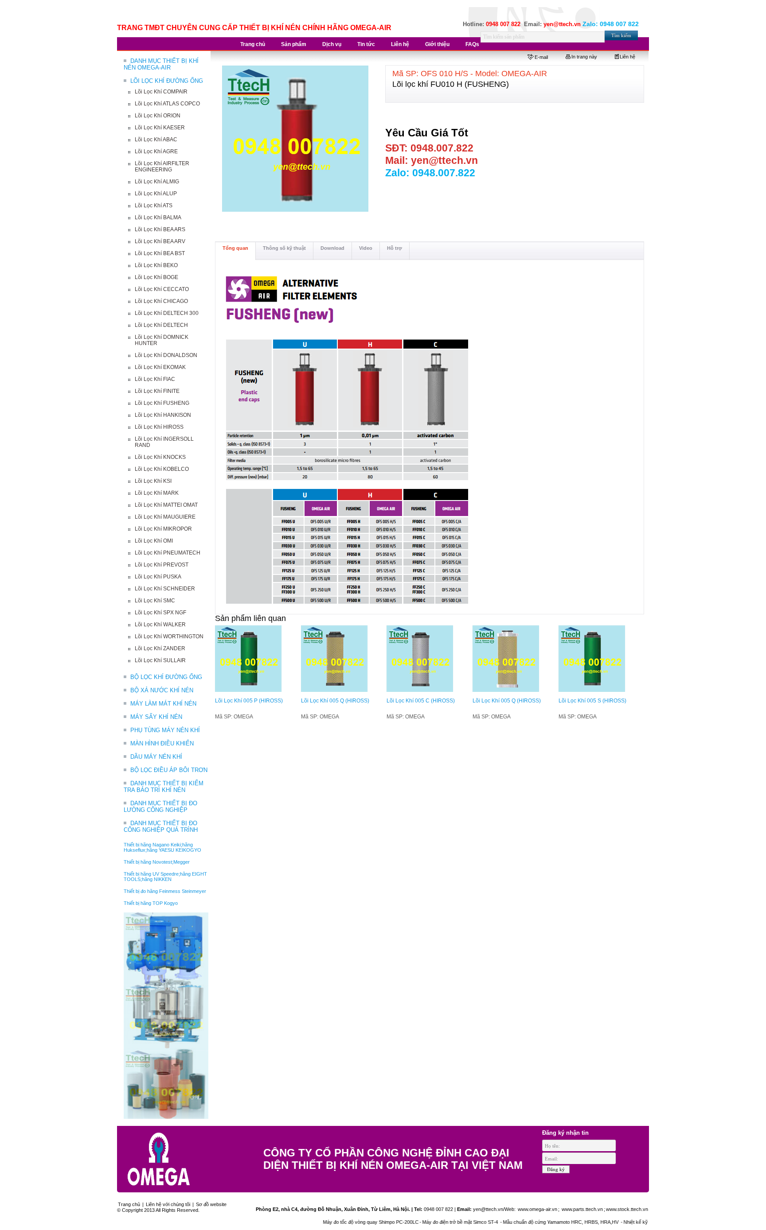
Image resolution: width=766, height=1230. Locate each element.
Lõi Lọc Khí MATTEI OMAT (166, 505)
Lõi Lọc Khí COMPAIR (161, 92)
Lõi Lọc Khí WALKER (160, 624)
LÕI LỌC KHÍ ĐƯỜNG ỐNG (166, 81)
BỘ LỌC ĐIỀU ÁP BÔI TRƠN (168, 770)
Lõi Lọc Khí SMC (155, 601)
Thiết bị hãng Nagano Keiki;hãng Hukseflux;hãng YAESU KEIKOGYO (162, 847)
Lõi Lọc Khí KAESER (160, 127)
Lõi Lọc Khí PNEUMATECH (167, 553)
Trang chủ (129, 1204)
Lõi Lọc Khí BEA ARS (160, 229)
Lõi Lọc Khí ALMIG (157, 181)
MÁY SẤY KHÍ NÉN (156, 717)
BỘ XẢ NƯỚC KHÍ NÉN (161, 690)
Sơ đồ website (211, 1204)
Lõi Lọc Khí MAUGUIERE (165, 517)
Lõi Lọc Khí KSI (153, 481)
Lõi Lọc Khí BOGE (156, 277)
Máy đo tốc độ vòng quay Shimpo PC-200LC (343, 1222)
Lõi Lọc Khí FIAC (155, 379)
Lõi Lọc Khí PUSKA (158, 577)
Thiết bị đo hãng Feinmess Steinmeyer (165, 891)
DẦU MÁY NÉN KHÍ (156, 756)
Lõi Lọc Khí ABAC (156, 139)
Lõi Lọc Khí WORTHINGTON (169, 636)
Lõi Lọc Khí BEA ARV (160, 241)
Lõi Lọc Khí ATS (153, 205)
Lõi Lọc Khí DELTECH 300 (167, 313)
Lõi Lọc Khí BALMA (158, 217)
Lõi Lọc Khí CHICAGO (161, 301)
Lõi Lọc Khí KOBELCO (162, 469)
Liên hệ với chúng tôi (168, 1204)
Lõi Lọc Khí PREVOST (161, 565)
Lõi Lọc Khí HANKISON (163, 415)
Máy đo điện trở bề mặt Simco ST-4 (433, 1222)
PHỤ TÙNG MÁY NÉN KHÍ (165, 730)
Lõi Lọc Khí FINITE (157, 391)
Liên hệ (627, 56)
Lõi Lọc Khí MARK (157, 493)
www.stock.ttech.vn (627, 1209)
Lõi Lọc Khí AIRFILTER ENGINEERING (162, 166)
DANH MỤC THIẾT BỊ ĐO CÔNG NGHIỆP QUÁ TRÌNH (161, 826)
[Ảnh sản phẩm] (295, 139)
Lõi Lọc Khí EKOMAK (160, 367)
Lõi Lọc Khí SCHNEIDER (165, 589)
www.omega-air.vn (536, 1209)
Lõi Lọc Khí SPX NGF (160, 612)
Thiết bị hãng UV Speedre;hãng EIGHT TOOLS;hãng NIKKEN (165, 876)
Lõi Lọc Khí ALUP (156, 193)
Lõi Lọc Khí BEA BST (160, 253)
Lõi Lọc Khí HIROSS (159, 427)
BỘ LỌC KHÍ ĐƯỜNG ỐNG (166, 677)
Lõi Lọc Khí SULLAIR (160, 660)
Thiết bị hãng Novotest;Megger (157, 862)
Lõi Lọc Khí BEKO (156, 265)
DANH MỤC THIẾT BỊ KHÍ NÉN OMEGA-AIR (161, 64)
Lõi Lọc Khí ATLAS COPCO (167, 104)
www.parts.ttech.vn (582, 1209)
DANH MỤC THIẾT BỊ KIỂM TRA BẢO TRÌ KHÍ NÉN (163, 786)
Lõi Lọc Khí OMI (154, 541)
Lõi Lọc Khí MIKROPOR (163, 529)
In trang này (584, 56)
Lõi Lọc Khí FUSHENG (162, 403)
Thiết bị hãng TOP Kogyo (151, 903)
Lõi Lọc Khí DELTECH (161, 325)
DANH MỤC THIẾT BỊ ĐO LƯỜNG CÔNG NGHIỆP (160, 806)
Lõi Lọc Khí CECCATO (162, 289)
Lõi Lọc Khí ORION (157, 116)
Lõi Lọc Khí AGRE (156, 151)
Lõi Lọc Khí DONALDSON (166, 355)
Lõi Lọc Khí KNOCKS (160, 457)
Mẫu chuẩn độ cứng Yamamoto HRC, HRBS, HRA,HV (534, 1222)
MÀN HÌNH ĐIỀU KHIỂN (162, 743)
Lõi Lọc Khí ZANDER (160, 648)
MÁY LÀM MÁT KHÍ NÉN (163, 703)
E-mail (541, 57)
